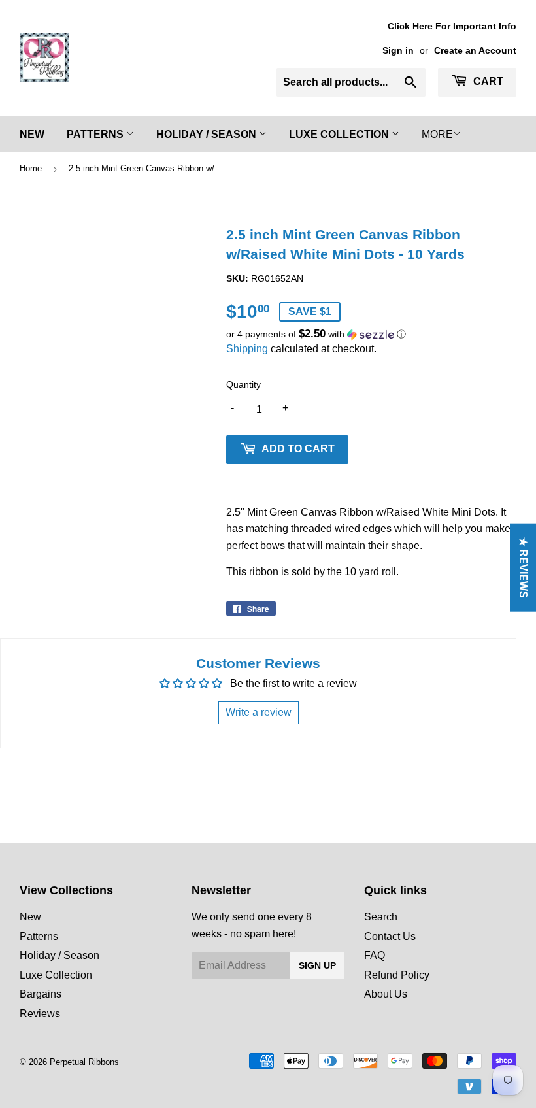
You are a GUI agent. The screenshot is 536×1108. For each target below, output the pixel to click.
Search (380, 916)
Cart (487, 81)
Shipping (247, 348)
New (32, 134)
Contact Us (390, 936)
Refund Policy (396, 975)
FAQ (374, 955)
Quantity (243, 384)
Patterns (96, 134)
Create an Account (475, 51)
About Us (385, 993)
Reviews (40, 1013)
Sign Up (317, 965)
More (437, 134)
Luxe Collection (340, 134)
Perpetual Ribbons (84, 1062)
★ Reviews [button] (523, 567)
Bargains (40, 993)
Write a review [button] (259, 712)
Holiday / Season (207, 134)
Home (31, 168)
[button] (371, 334)
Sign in (398, 51)
